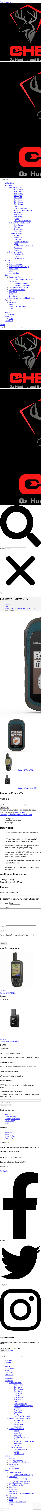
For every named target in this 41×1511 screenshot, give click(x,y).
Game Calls (18, 237)
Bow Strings (18, 204)
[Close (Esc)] (8, 1508)
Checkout (11, 1350)
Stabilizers (17, 212)
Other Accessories (15, 252)
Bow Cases (18, 191)
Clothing (8, 300)
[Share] (5, 1508)
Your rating (4, 903)
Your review (5, 907)
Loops (16, 206)
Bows (7, 275)
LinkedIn (16, 815)
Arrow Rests (18, 189)
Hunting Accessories (21, 242)
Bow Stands (18, 198)
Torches (16, 250)
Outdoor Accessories (16, 233)
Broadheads (13, 269)
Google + (23, 815)
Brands (7, 312)
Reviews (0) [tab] (9, 823)
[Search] (22, 327)
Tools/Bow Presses (20, 254)
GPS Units (17, 240)
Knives (16, 235)
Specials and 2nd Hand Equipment (21, 298)
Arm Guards (18, 225)
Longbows (13, 292)
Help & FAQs (10, 1114)
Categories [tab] (8, 1362)
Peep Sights (18, 214)
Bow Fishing (18, 194)
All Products (9, 183)
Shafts (11, 271)
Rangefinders (18, 248)
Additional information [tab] (13, 821)
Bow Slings (18, 200)
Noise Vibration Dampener (23, 210)
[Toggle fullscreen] (3, 1508)
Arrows (7, 260)
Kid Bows (13, 294)
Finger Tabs (18, 231)
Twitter (10, 815)
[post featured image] (17, 987)
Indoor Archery (10, 1136)
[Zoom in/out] (1, 1508)
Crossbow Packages (21, 283)
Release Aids (18, 229)
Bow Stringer (18, 202)
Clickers (17, 227)
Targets (16, 256)
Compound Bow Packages (23, 279)
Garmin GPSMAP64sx (7, 993)
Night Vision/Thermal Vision (24, 246)
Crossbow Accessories (22, 285)
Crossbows (13, 281)
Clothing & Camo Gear (17, 306)
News (11, 319)
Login (7, 1123)
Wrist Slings (18, 217)
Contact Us (9, 321)
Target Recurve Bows (17, 290)
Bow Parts (13, 296)
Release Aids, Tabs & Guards (19, 223)
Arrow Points (14, 273)
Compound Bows (15, 277)
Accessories (9, 185)
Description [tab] (9, 819)
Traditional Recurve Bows (18, 288)
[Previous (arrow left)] (1, 1510)
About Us (8, 317)
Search (2, 549)
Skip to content (5, 2)
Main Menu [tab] (9, 1360)
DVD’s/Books (19, 258)
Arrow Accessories (16, 265)
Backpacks (13, 302)
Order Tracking (10, 1117)
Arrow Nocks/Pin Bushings (19, 267)
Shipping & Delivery (12, 1119)
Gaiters (11, 308)
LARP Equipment (20, 208)
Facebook (3, 815)
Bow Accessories (15, 187)
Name (3, 927)
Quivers (16, 219)
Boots (11, 304)
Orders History (10, 1121)
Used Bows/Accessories (22, 221)
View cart (4, 1350)
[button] (2, 325)
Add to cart (4, 807)
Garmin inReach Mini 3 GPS (9, 1041)
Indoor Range (9, 314)
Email (29, 815)
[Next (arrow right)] (3, 1510)
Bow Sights (18, 196)
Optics (16, 244)
